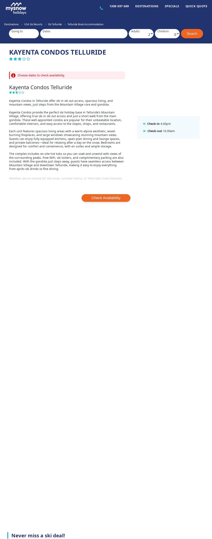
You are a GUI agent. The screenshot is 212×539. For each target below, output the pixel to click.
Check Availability (106, 198)
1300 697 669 (119, 6)
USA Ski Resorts (33, 24)
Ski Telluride (55, 24)
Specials (172, 6)
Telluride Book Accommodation (85, 24)
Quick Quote (196, 6)
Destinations (147, 6)
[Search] (192, 33)
